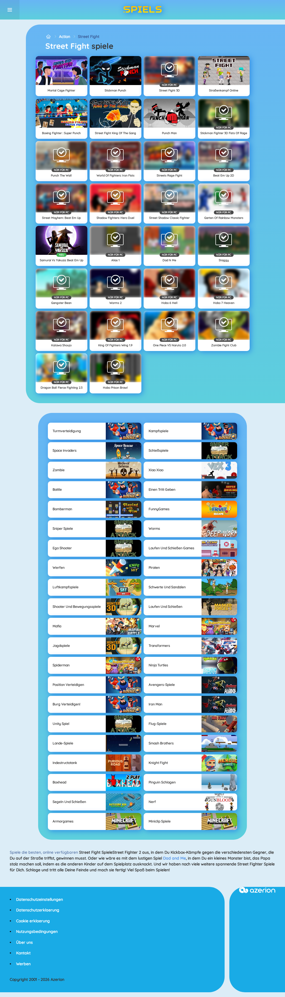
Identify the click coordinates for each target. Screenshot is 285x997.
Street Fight (88, 36)
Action (64, 36)
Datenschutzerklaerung (37, 910)
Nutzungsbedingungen (37, 931)
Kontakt (23, 952)
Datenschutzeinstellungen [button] (39, 899)
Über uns (24, 942)
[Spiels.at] (48, 37)
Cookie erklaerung (33, 920)
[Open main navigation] (9, 10)
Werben (23, 963)
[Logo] (142, 10)
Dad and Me (174, 858)
